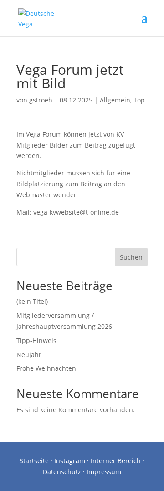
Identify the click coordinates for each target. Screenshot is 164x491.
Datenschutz (62, 471)
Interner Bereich (116, 460)
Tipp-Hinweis (36, 340)
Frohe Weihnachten (46, 368)
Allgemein (115, 100)
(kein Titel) (32, 301)
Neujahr (28, 354)
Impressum (104, 471)
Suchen (131, 257)
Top (139, 100)
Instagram (69, 460)
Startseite (34, 460)
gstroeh (40, 100)
